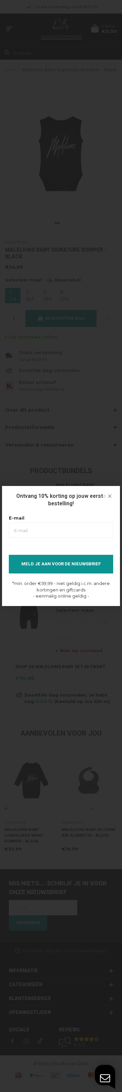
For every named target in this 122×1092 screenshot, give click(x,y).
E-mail (16, 518)
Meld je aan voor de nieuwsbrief (61, 564)
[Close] (110, 496)
